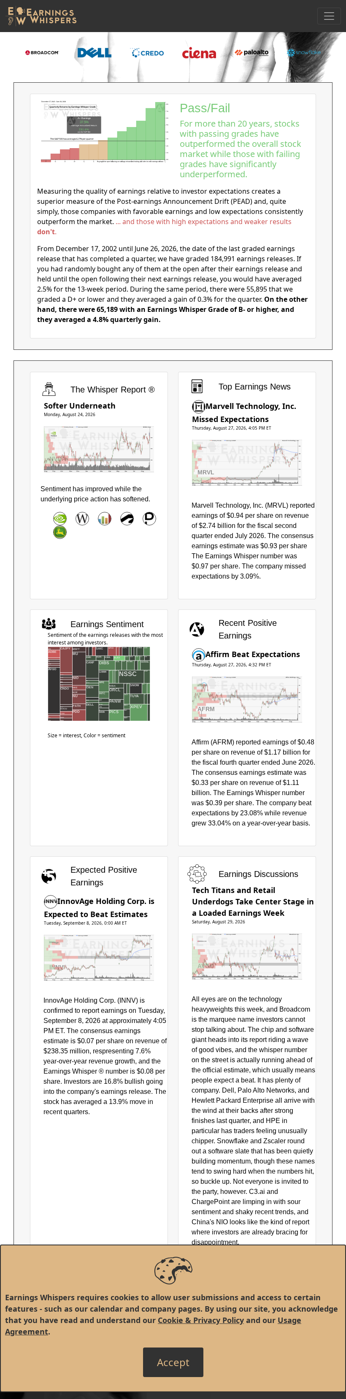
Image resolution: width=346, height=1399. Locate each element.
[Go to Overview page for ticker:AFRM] (198, 654)
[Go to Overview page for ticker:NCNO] (105, 518)
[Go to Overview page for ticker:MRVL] (198, 406)
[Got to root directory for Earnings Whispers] (41, 16)
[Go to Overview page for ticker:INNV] (50, 901)
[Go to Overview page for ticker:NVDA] (60, 518)
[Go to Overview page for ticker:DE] (60, 532)
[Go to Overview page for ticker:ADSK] (127, 518)
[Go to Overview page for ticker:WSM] (82, 518)
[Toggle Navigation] (329, 16)
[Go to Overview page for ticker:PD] (149, 518)
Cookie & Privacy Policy (201, 1320)
